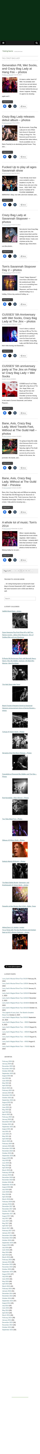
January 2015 (6, 1291)
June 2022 (5, 1107)
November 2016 (7, 1238)
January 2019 (6, 1175)
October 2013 (6, 1327)
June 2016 (5, 1250)
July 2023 (5, 1078)
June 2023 (5, 1080)
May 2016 (5, 1252)
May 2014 (5, 1310)
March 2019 (6, 1170)
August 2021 (6, 1129)
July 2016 (5, 1247)
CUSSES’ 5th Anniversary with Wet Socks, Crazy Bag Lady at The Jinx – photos (19, 318)
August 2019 (6, 1158)
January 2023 (6, 1093)
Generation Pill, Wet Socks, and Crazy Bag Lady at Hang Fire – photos (19, 69)
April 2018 (5, 1197)
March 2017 (6, 1228)
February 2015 (7, 1288)
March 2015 (6, 1286)
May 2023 (5, 1083)
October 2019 (6, 1153)
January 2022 (6, 1119)
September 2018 (7, 1184)
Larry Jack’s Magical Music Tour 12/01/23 (15, 993)
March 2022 (6, 1114)
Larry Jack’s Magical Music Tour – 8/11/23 (15, 1036)
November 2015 (7, 1267)
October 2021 (6, 1124)
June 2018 (5, 1192)
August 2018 (6, 1187)
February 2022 (7, 1117)
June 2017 (5, 1221)
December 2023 (7, 1066)
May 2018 (5, 1194)
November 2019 (7, 1151)
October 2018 (6, 1182)
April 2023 (5, 1085)
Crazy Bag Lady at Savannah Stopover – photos (16, 218)
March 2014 (6, 1315)
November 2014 (7, 1296)
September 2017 (7, 1213)
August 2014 (6, 1303)
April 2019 (5, 1167)
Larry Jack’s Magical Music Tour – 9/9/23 (15, 1022)
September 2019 (7, 1155)
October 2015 (6, 1269)
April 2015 (5, 1284)
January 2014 (6, 1320)
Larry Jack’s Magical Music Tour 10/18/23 (15, 1003)
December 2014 (7, 1293)
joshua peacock (7, 123)
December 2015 (7, 1264)
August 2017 (6, 1216)
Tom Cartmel (7, 173)
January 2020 (6, 1146)
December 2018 (7, 1177)
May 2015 (5, 1281)
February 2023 (7, 1090)
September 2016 (7, 1242)
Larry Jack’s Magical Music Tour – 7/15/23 (16, 1046)
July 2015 (5, 1276)
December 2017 (7, 1206)
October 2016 (6, 1240)
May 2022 (5, 1109)
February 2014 (7, 1317)
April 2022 (5, 1112)
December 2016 (7, 1235)
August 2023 (6, 1076)
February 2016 (7, 1259)
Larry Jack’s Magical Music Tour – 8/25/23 (16, 1032)
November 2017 (7, 1209)
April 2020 (5, 1139)
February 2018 (7, 1201)
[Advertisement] (20, 20)
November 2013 (7, 1325)
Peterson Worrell (8, 75)
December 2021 (7, 1122)
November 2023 (7, 1068)
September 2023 (7, 1073)
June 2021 (5, 1134)
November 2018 (7, 1180)
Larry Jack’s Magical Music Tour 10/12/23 (15, 1008)
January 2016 (6, 1262)
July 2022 (5, 1105)
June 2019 (5, 1163)
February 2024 (7, 1061)
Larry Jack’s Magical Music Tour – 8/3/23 (15, 1041)
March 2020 (6, 1141)
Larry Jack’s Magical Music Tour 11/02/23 (15, 998)
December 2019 (7, 1148)
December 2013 (7, 1322)
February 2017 (7, 1230)
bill (4, 379)
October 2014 (6, 1298)
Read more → (7, 102)
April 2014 (5, 1313)
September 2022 (7, 1100)
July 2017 (5, 1218)
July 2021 (5, 1131)
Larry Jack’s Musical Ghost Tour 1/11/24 (15, 988)
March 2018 (6, 1199)
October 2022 (6, 1097)
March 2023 (6, 1088)
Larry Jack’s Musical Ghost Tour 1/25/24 (15, 983)
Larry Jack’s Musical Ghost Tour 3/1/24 (14, 978)
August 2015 (6, 1274)
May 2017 (5, 1223)
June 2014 (5, 1308)
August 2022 (6, 1102)
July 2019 (5, 1160)
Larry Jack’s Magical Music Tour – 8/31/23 (16, 1027)
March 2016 (6, 1257)
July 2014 (5, 1305)
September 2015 (7, 1271)
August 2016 (6, 1245)
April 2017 (5, 1226)
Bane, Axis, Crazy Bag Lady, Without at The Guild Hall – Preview (19, 482)
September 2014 (7, 1301)
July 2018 (5, 1189)
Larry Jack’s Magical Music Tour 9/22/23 (15, 1017)
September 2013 (7, 1329)
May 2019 (5, 1165)
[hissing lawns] (20, 49)
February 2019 (7, 1172)
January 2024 (6, 1064)
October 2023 (6, 1071)
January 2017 (6, 1233)
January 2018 (6, 1204)
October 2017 (6, 1211)
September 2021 (7, 1126)
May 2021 (5, 1136)
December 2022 (7, 1095)
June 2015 (5, 1279)
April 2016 (5, 1255)
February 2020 (7, 1143)
